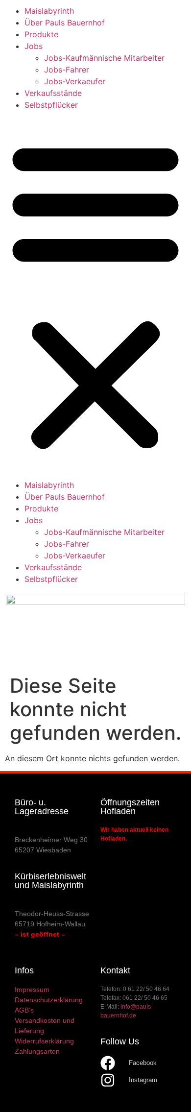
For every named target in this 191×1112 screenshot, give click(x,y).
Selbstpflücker (51, 105)
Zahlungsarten (37, 1051)
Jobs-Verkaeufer (74, 81)
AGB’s (24, 1010)
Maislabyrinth (49, 11)
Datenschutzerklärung (49, 1000)
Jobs (33, 46)
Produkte (41, 34)
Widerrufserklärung (44, 1041)
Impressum (32, 989)
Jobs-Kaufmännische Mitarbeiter (104, 58)
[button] (95, 295)
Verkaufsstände (53, 93)
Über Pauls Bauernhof (64, 22)
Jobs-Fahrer (66, 69)
